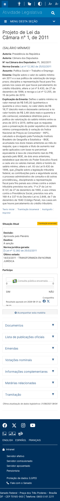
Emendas (11, 348)
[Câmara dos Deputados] (5, 434)
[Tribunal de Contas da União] (20, 434)
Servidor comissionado (19, 461)
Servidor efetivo (15, 456)
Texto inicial (8, 209)
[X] (48, 301)
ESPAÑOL (20, 440)
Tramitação (13, 394)
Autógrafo (47, 209)
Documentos (14, 325)
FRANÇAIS (35, 440)
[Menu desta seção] (5, 21)
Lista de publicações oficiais (24, 337)
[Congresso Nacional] (12, 434)
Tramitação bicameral (28, 209)
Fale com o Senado (21, 483)
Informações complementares (26, 371)
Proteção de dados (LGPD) (22, 478)
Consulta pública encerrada (32, 280)
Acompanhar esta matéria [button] (31, 312)
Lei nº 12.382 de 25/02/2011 (35, 66)
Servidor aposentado (18, 465)
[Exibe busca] (53, 13)
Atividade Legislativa (22, 12)
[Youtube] (31, 425)
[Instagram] (23, 425)
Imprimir (6, 213)
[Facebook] (6, 425)
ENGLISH (7, 440)
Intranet (9, 449)
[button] (19, 4)
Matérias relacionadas (20, 383)
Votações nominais (18, 360)
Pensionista (13, 470)
